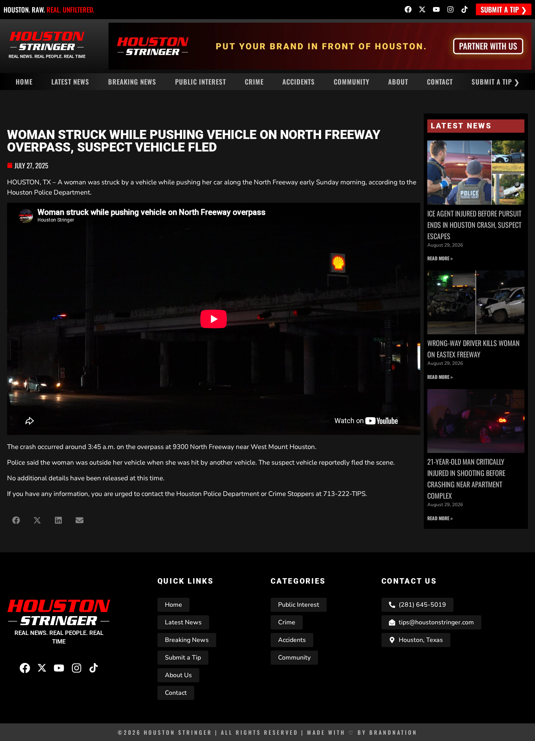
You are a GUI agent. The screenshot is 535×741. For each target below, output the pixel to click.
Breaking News (132, 82)
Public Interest (200, 82)
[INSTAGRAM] (450, 9)
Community (351, 82)
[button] (16, 520)
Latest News (70, 82)
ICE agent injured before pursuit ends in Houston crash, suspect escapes (474, 224)
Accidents (298, 82)
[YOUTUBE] (436, 9)
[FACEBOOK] (408, 9)
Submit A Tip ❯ (496, 82)
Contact (440, 82)
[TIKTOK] (464, 9)
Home (24, 82)
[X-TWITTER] (422, 9)
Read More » (440, 258)
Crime (254, 82)
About (398, 82)
